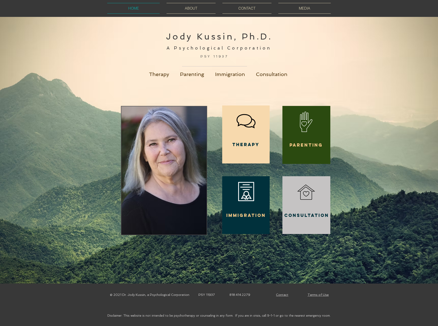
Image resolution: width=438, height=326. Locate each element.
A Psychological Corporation (219, 48)
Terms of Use (318, 295)
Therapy (164, 74)
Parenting (197, 74)
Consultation (271, 74)
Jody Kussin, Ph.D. (219, 37)
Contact (282, 295)
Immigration (230, 74)
